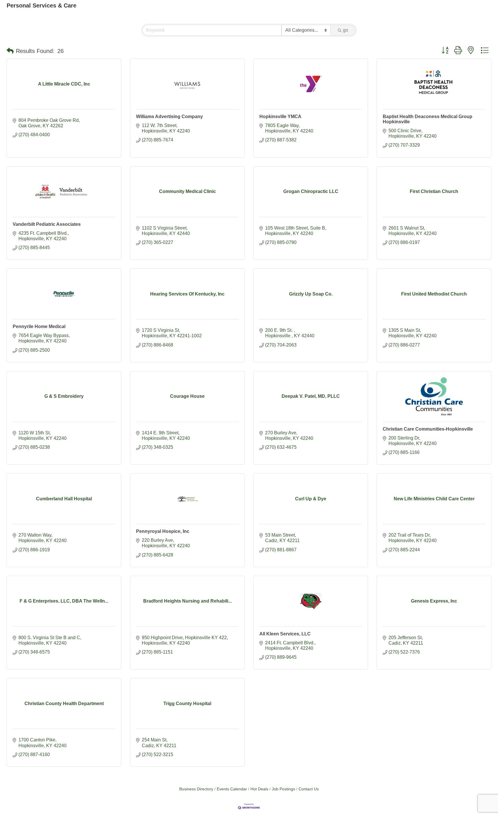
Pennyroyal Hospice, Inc (162, 531)
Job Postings (283, 789)
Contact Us (309, 789)
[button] (10, 51)
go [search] (345, 30)
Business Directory (196, 789)
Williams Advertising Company (169, 116)
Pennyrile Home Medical (39, 326)
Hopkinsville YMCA (280, 116)
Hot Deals (259, 789)
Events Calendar (232, 789)
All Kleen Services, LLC (285, 633)
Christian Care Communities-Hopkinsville (428, 429)
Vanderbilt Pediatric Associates (47, 224)
